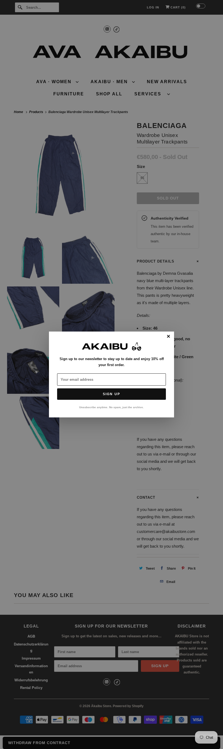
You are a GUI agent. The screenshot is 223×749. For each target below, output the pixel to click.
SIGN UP (111, 394)
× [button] (168, 337)
